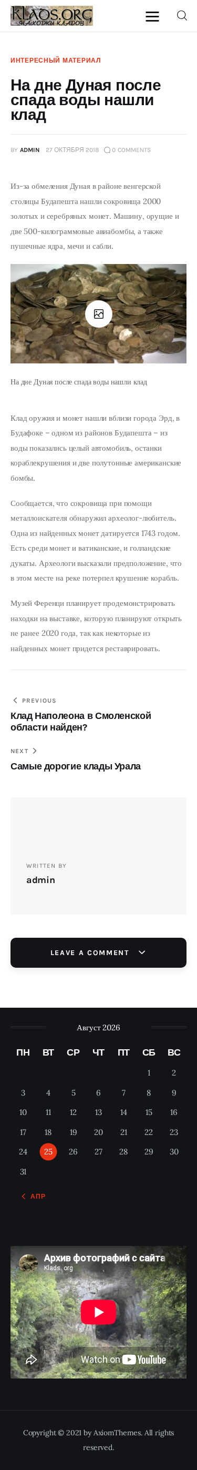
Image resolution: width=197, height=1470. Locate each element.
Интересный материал (56, 60)
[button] (155, 16)
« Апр (35, 1196)
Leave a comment (91, 952)
